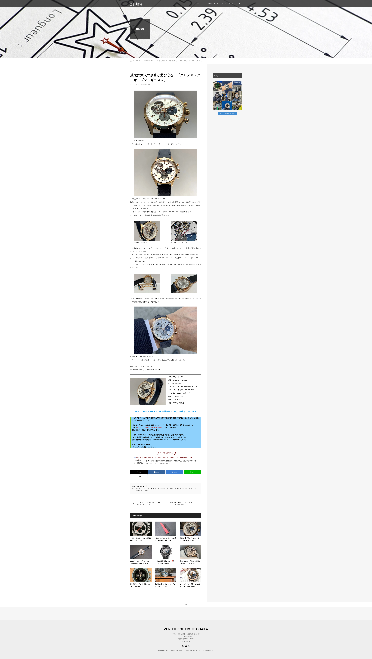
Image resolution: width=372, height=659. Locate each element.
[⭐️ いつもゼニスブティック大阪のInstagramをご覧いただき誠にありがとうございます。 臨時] (227, 96)
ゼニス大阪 (151, 488)
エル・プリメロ (138, 488)
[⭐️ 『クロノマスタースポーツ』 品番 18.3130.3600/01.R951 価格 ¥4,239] (237, 105)
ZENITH (146, 490)
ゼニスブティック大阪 (161, 488)
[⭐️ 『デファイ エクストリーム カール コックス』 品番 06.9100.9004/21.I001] (227, 105)
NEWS (216, 3)
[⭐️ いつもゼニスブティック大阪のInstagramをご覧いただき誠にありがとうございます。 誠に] (237, 86)
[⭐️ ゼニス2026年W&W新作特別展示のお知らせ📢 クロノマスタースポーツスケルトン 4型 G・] (217, 105)
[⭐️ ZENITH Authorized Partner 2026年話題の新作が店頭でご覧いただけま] (217, 96)
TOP (197, 3)
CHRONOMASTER (144, 84)
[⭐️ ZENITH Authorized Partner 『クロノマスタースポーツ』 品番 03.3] (227, 86)
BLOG (224, 3)
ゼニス (146, 488)
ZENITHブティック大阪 (183, 488)
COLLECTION (207, 3)
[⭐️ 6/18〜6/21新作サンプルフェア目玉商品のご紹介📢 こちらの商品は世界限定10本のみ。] (237, 96)
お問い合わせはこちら (165, 453)
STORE (231, 3)
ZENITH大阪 (172, 488)
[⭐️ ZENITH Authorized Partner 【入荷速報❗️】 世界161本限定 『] (217, 86)
